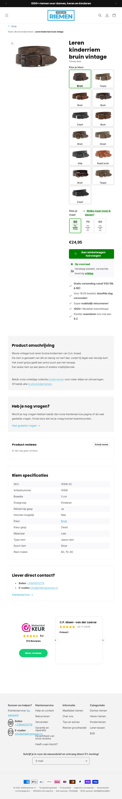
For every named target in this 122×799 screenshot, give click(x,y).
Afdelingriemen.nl (28, 788)
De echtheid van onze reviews (44, 737)
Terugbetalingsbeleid (48, 788)
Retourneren (42, 716)
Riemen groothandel (74, 727)
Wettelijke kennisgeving (43, 791)
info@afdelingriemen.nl (44, 587)
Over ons (68, 716)
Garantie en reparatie (42, 729)
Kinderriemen (98, 722)
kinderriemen (56, 379)
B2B (92, 733)
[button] (6, 15)
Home (10, 32)
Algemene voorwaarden (84, 788)
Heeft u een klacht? (46, 744)
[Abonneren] (85, 761)
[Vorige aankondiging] (6, 3)
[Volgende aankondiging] (115, 3)
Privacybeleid (65, 788)
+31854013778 (35, 583)
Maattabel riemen (73, 710)
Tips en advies (71, 722)
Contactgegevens (22, 791)
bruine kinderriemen (40, 384)
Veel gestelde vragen (24, 425)
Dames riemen (98, 710)
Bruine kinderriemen (24, 32)
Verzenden (41, 722)
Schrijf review (101, 444)
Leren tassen (97, 727)
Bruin (64, 521)
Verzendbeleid (103, 788)
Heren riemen (98, 716)
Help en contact (44, 710)
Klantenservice (21, 594)
